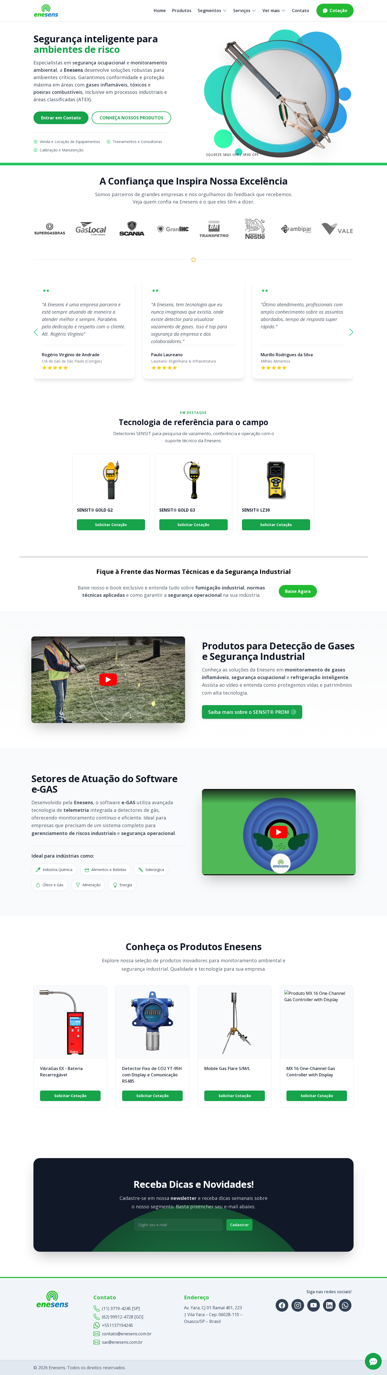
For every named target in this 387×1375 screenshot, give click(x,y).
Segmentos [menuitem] (209, 10)
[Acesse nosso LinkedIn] (329, 1305)
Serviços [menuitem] (241, 10)
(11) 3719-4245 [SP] (121, 1308)
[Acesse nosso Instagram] (297, 1305)
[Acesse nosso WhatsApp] (345, 1305)
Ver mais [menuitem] (271, 10)
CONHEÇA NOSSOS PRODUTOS (131, 118)
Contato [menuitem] (300, 10)
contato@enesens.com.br (127, 1334)
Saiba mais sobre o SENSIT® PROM (248, 712)
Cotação (338, 10)
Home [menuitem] (160, 10)
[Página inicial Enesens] (46, 10)
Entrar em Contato (61, 118)
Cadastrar (239, 1224)
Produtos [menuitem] (181, 10)
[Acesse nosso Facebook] (282, 1305)
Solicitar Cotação (111, 524)
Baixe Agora (298, 591)
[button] (35, 332)
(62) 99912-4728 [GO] (122, 1317)
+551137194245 (117, 1325)
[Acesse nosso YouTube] (313, 1305)
